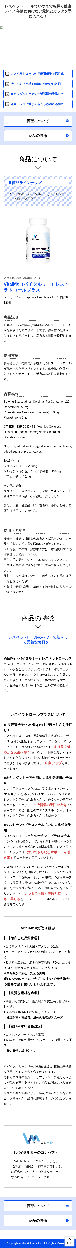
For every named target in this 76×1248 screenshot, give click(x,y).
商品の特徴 (38, 136)
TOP (70, 1243)
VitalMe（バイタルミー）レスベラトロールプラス (38, 196)
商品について (38, 121)
